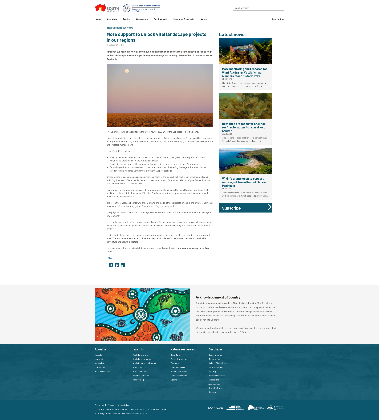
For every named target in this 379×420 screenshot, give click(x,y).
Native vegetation (179, 375)
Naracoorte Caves (216, 375)
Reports (98, 355)
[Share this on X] (111, 265)
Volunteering (138, 379)
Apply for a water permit (143, 359)
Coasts (174, 379)
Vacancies (99, 363)
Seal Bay (212, 371)
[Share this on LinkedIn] (123, 265)
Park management (179, 371)
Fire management (178, 367)
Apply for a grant (140, 355)
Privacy (110, 405)
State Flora (213, 379)
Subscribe (231, 207)
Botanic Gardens (215, 367)
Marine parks (214, 359)
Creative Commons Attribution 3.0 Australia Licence (142, 409)
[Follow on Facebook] (122, 44)
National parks (215, 355)
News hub (99, 359)
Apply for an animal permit (144, 363)
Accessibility (123, 405)
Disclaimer (99, 405)
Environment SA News (120, 27)
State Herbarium (216, 388)
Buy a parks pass (140, 371)
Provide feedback (102, 371)
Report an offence (141, 375)
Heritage (212, 392)
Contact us (100, 367)
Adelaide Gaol (214, 384)
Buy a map (137, 367)
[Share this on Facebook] (117, 265)
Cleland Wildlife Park (217, 363)
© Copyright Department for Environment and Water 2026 (121, 413)
